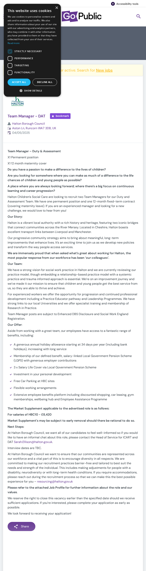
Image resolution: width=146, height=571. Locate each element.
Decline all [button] (44, 82)
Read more (14, 43)
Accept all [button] (19, 82)
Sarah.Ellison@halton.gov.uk (33, 442)
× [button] (56, 7)
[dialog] (32, 50)
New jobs (104, 70)
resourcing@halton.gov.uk (55, 481)
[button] (32, 90)
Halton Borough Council (28, 124)
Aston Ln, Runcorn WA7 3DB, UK (34, 128)
